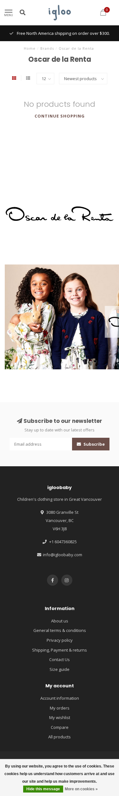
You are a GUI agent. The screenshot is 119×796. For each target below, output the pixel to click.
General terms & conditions (59, 630)
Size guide (59, 669)
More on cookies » (81, 789)
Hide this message (43, 789)
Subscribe (94, 444)
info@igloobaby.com (62, 554)
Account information (59, 698)
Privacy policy (60, 640)
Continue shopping (60, 116)
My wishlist (59, 717)
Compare (60, 727)
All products (59, 737)
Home (30, 48)
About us (59, 621)
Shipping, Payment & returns (59, 650)
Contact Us (59, 659)
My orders (59, 708)
